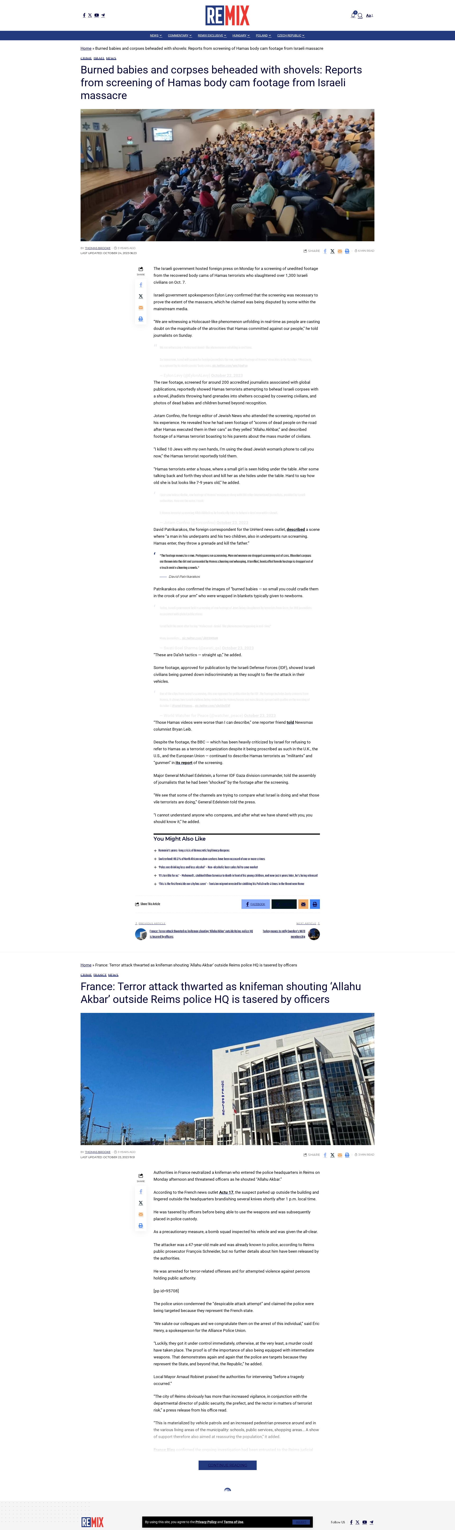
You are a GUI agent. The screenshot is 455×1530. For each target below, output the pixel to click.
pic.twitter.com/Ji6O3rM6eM (200, 638)
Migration (121, 1502)
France (100, 975)
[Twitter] (90, 15)
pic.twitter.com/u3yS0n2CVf (212, 706)
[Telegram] (103, 15)
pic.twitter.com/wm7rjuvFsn (229, 366)
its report (184, 762)
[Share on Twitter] (332, 251)
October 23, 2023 (232, 522)
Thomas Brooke (97, 248)
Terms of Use (233, 1522)
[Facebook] (84, 15)
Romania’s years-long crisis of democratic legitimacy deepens (194, 850)
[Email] (340, 251)
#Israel (176, 706)
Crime (86, 58)
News (111, 58)
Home (86, 48)
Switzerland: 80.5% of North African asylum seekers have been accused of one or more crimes (212, 859)
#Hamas (187, 706)
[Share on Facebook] (325, 251)
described (296, 529)
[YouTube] (96, 15)
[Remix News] (227, 15)
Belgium (88, 1502)
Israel (99, 58)
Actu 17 (226, 1192)
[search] (360, 15)
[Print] (347, 251)
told (290, 722)
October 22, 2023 (227, 375)
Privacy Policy (206, 1522)
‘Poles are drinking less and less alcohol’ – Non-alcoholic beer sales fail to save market (208, 867)
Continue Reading (227, 1465)
